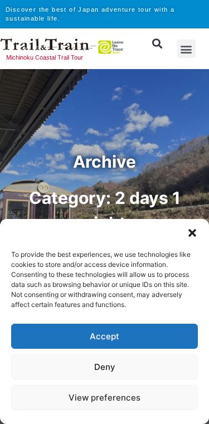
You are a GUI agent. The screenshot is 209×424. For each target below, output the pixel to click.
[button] (192, 232)
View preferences (104, 397)
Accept (104, 336)
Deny (104, 367)
